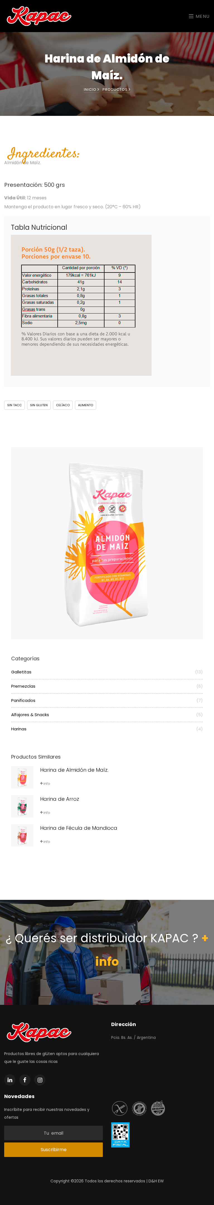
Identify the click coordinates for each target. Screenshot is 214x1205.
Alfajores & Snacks (107, 715)
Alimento (85, 405)
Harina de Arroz (59, 798)
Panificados (107, 700)
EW (161, 1181)
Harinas (107, 729)
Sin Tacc (14, 405)
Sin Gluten (39, 405)
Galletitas (107, 672)
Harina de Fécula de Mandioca (78, 827)
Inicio (91, 89)
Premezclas (107, 686)
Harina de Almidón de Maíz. (74, 769)
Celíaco (63, 405)
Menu (202, 16)
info (46, 783)
